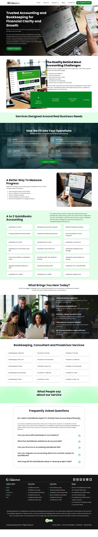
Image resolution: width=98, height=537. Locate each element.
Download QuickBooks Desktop (36, 492)
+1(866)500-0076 (84, 3)
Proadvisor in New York (72, 379)
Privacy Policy (56, 525)
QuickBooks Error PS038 (44, 274)
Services (54, 3)
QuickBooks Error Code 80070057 (76, 266)
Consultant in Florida (43, 353)
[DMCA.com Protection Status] (49, 520)
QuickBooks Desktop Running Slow (47, 234)
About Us (46, 3)
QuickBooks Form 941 (15, 227)
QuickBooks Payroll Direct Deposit (47, 227)
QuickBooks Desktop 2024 (35, 497)
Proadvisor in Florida (72, 353)
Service (8, 495)
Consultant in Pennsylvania (45, 359)
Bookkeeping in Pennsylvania (17, 373)
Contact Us (71, 3)
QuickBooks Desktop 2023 (45, 266)
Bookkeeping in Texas (15, 379)
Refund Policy (88, 525)
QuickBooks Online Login (34, 500)
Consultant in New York (44, 366)
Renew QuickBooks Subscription (58, 495)
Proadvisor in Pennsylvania (73, 366)
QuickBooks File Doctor (34, 495)
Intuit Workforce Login (56, 487)
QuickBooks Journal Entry (73, 242)
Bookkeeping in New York (16, 359)
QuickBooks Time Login (34, 490)
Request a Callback (49, 162)
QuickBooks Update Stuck (73, 274)
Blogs (63, 3)
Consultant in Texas (43, 379)
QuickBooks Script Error (56, 497)
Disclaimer (79, 525)
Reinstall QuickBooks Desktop (74, 227)
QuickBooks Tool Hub (33, 487)
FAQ (7, 497)
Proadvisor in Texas (71, 373)
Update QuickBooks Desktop (57, 490)
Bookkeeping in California (16, 353)
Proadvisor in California (72, 359)
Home (38, 3)
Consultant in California (44, 373)
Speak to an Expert (14, 48)
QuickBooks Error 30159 (16, 274)
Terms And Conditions (68, 525)
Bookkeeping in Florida (15, 366)
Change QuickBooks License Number (20, 234)
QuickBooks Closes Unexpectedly (59, 492)
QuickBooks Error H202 (56, 500)
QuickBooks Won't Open (44, 242)
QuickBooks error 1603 (15, 242)
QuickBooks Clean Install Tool (46, 249)
